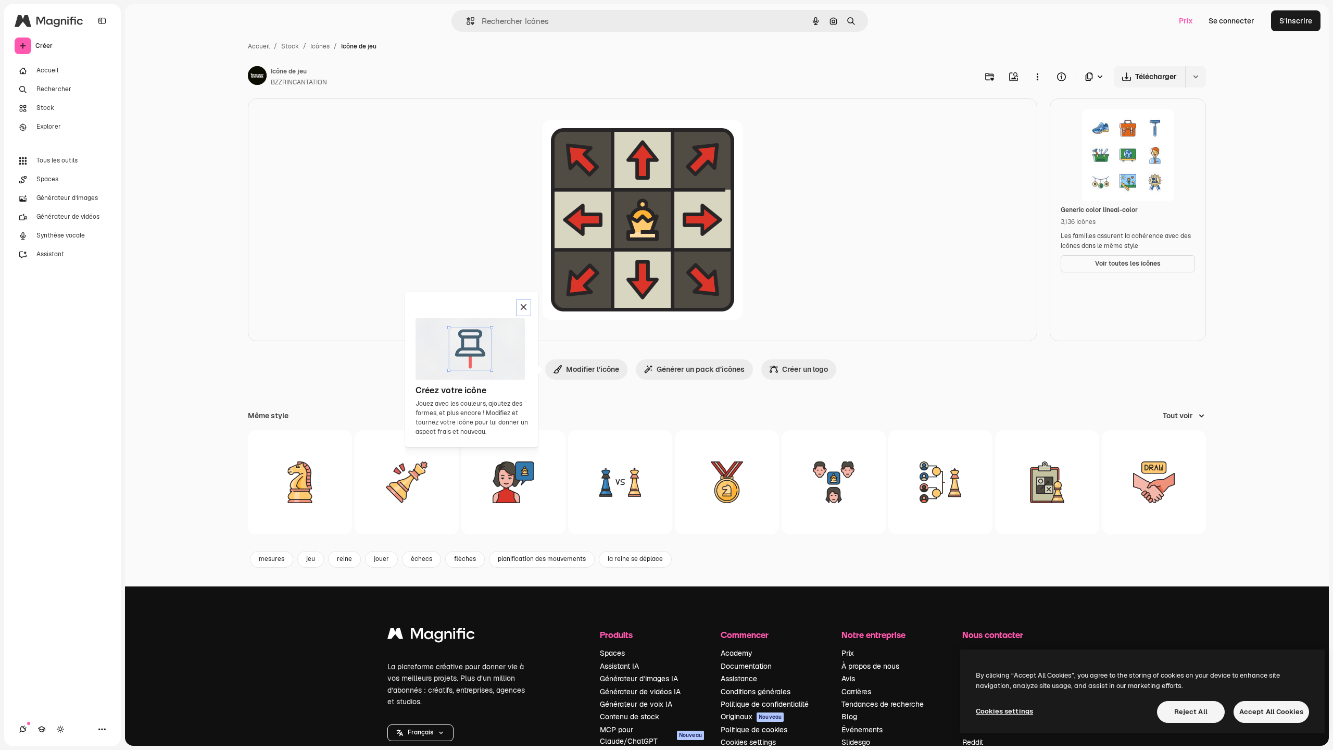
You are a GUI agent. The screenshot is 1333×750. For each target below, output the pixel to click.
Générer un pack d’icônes (701, 369)
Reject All (1191, 711)
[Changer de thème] (60, 729)
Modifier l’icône (592, 369)
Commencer (745, 634)
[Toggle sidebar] (102, 20)
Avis (848, 678)
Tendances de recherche (882, 704)
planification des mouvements (542, 559)
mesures (271, 559)
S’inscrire (1295, 21)
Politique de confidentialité (765, 704)
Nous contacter (992, 634)
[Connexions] (23, 729)
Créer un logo (805, 369)
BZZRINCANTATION (299, 82)
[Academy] (41, 729)
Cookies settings (748, 742)
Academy (736, 653)
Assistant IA (619, 666)
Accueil (259, 46)
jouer (381, 559)
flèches (465, 559)
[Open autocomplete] (466, 21)
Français (420, 732)
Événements (862, 729)
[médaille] (727, 482)
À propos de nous (870, 666)
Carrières (856, 691)
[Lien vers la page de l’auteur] (257, 77)
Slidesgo (855, 742)
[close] (523, 308)
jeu (310, 559)
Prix (1186, 21)
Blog (849, 716)
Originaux (751, 716)
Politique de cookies (754, 729)
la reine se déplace (635, 559)
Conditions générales (755, 691)
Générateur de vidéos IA (640, 691)
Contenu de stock (629, 716)
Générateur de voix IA (636, 704)
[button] (420, 732)
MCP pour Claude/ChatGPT (651, 735)
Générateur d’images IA (639, 678)
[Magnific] (431, 636)
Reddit (972, 742)
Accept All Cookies (1271, 711)
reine (344, 559)
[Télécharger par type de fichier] (1094, 77)
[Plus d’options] (1037, 76)
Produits (616, 634)
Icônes (320, 46)
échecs (421, 559)
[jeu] (300, 482)
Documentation (746, 666)
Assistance (739, 678)
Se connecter (1231, 21)
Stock (290, 46)
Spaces (612, 653)
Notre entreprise (873, 634)
